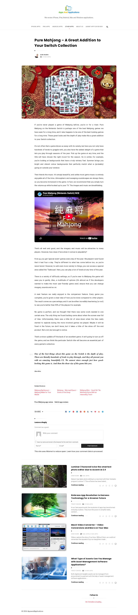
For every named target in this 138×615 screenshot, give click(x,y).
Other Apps (69, 26)
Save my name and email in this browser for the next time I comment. (57, 442)
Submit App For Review (94, 26)
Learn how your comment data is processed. (85, 451)
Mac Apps (85, 475)
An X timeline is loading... (93, 602)
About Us (79, 26)
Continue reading (77, 485)
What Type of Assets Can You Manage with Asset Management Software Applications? (91, 561)
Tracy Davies (76, 504)
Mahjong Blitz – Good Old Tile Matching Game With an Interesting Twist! (90, 392)
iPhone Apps (35, 26)
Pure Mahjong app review (43, 402)
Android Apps (57, 26)
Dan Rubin (44, 54)
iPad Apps (46, 26)
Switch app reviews (61, 402)
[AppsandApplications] (69, 9)
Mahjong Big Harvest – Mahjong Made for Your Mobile (42, 392)
